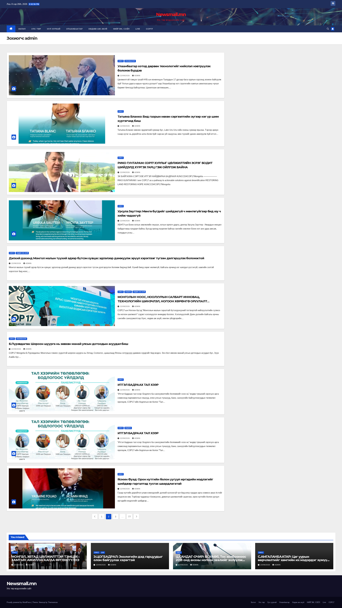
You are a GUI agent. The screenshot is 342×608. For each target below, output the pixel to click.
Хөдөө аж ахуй (97, 29)
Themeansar (52, 602)
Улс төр (36, 29)
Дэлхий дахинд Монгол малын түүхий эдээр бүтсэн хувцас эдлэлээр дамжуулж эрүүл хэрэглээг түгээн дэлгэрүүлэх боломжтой (106, 258)
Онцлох (128, 292)
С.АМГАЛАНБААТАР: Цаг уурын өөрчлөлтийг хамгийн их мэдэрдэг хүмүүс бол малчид (293, 560)
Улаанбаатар (74, 29)
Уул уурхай (53, 29)
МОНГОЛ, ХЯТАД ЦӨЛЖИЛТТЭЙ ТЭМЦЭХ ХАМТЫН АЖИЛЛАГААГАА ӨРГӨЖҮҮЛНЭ (45, 558)
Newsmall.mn (171, 14)
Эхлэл (22, 29)
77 (129, 516)
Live (137, 29)
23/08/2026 (19, 565)
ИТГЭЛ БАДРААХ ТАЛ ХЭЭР (138, 385)
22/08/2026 (125, 76)
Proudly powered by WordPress (19, 602)
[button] (328, 29)
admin (137, 76)
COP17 (149, 29)
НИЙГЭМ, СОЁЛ (121, 29)
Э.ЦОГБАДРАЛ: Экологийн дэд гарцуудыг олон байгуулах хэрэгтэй (128, 558)
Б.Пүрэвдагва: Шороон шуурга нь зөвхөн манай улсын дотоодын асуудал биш (68, 344)
